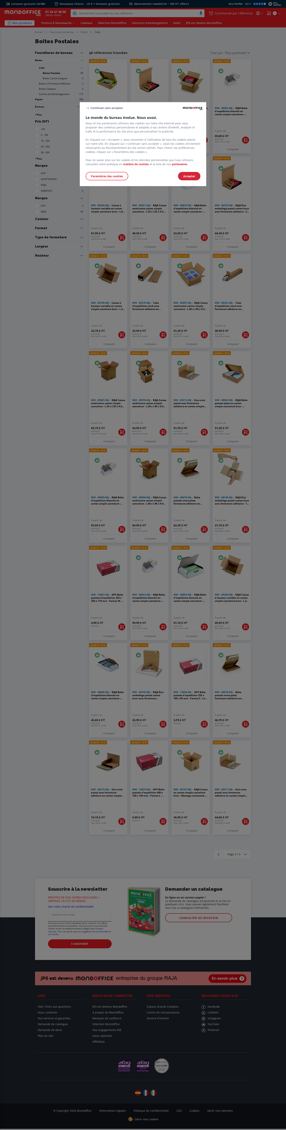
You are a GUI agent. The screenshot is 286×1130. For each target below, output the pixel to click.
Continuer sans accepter (106, 108)
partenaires (179, 164)
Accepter (189, 176)
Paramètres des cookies (107, 176)
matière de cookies (136, 164)
